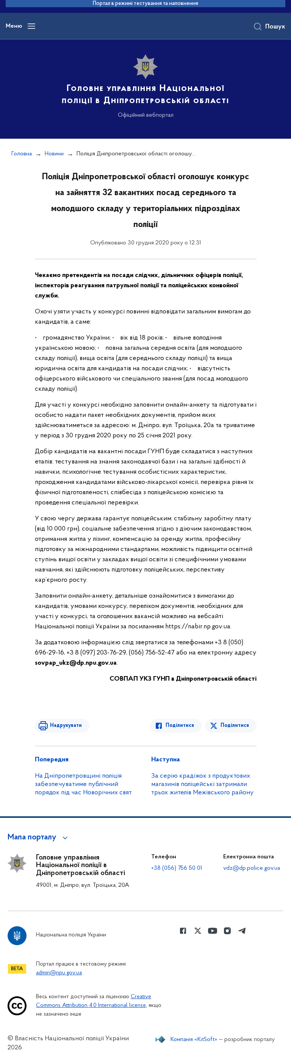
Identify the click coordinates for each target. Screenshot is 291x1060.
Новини (54, 154)
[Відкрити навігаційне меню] (31, 26)
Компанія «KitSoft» (194, 1040)
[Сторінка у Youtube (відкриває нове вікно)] (212, 930)
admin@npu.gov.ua (59, 973)
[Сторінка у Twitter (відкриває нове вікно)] (197, 930)
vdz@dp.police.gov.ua (251, 868)
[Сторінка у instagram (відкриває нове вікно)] (227, 930)
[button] (39, 837)
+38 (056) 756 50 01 (176, 868)
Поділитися (180, 725)
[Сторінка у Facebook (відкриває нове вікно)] (183, 930)
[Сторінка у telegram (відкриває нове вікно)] (242, 930)
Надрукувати (66, 725)
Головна (21, 154)
